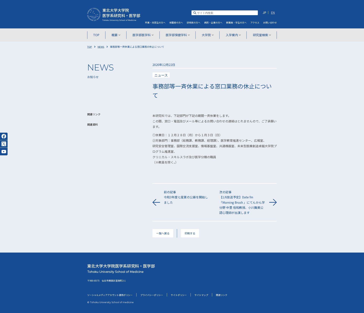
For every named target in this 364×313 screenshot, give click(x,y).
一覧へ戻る (162, 233)
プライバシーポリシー (151, 295)
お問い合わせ (270, 22)
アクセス (254, 22)
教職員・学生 (236, 22)
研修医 (193, 22)
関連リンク (221, 295)
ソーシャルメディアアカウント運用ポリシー (110, 295)
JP (264, 12)
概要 (114, 35)
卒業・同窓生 (155, 22)
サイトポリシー (179, 295)
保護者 (176, 22)
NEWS (101, 47)
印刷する (190, 233)
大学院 (206, 35)
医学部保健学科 (176, 35)
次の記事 (242, 202)
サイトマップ (201, 295)
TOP (96, 35)
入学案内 (232, 35)
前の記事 (186, 197)
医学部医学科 (142, 35)
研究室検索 (260, 35)
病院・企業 (213, 22)
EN (273, 12)
